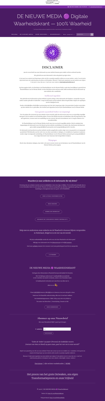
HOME (68, 364)
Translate (57, 3)
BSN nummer (68, 242)
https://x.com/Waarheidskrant (56, 393)
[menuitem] (15, 34)
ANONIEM (37, 292)
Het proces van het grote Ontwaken (46, 374)
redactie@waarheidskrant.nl (96, 6)
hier (59, 185)
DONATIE (48, 185)
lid (33, 185)
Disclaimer (39, 364)
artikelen (35, 246)
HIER (49, 292)
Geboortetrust (56, 242)
